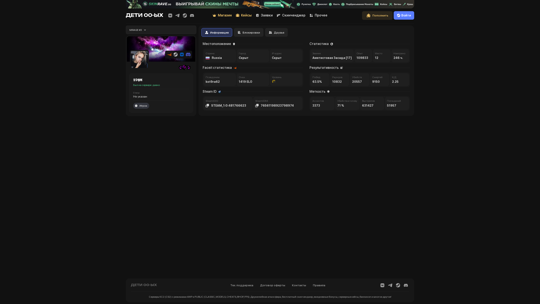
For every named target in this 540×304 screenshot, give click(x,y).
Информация (219, 32)
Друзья (279, 32)
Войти (406, 15)
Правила (319, 285)
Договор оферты (272, 285)
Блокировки (251, 32)
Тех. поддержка (241, 285)
